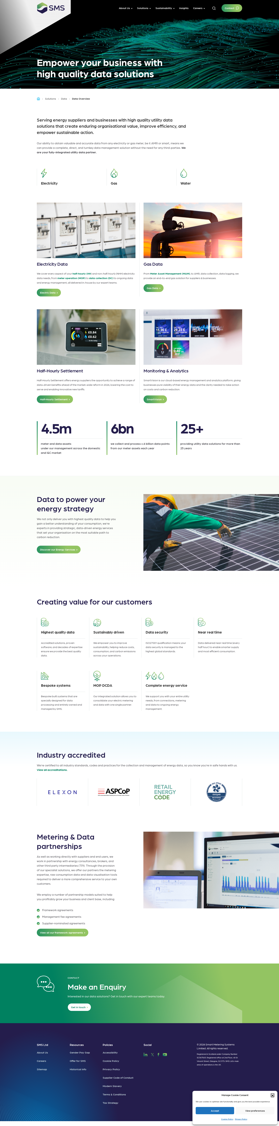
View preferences (255, 1110)
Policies (108, 1044)
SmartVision (154, 399)
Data (64, 98)
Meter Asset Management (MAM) (170, 273)
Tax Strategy (110, 1102)
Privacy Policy (241, 1119)
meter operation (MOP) (71, 278)
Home (40, 98)
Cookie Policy (227, 1119)
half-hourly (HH (81, 273)
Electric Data (48, 292)
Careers (41, 1060)
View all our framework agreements (61, 932)
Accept (215, 1110)
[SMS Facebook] (158, 1054)
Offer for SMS (78, 1060)
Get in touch (78, 1007)
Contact (229, 8)
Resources (77, 1044)
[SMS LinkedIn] (145, 1054)
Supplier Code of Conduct (118, 1077)
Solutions (50, 98)
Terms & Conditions (114, 1094)
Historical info (78, 1069)
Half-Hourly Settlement (54, 399)
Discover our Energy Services (57, 549)
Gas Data (152, 288)
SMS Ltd (42, 1044)
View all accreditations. (52, 769)
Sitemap (42, 1069)
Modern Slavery (112, 1085)
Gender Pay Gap (80, 1052)
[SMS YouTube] (165, 1054)
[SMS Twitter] (152, 1054)
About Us (42, 1052)
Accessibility (110, 1052)
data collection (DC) (101, 278)
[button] (272, 1095)
